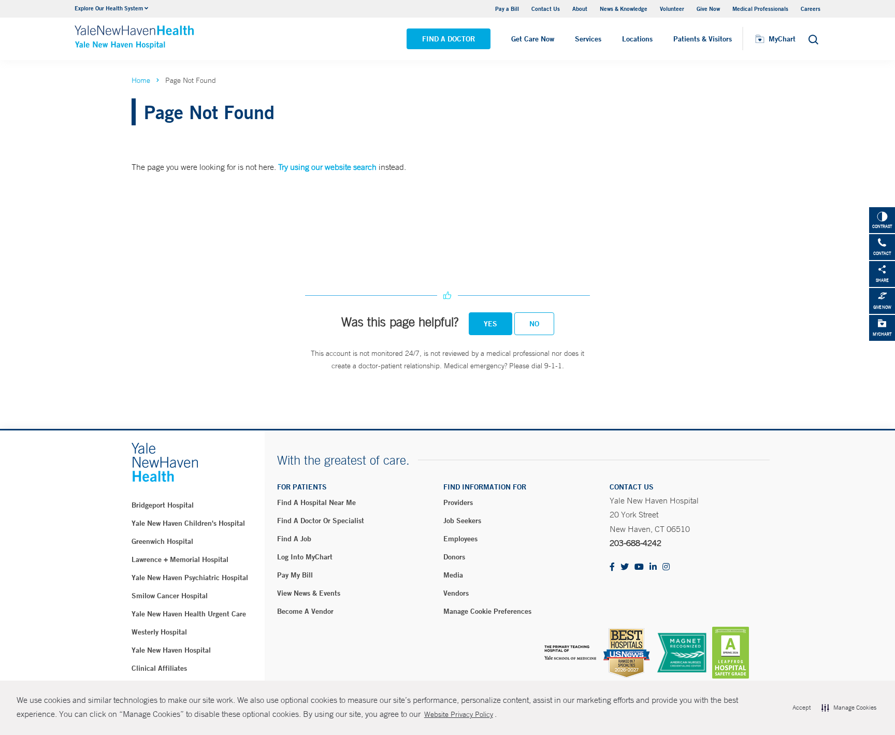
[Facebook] (612, 567)
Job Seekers (462, 520)
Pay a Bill (507, 8)
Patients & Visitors (702, 39)
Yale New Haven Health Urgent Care (189, 613)
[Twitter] (624, 567)
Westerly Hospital (159, 632)
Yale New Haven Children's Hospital (188, 523)
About (579, 8)
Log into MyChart (305, 556)
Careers (810, 8)
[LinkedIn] (653, 567)
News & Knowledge (623, 8)
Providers (458, 502)
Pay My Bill (295, 575)
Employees (460, 538)
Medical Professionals (760, 8)
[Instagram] (666, 567)
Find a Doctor (448, 39)
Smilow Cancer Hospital (170, 595)
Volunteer (672, 8)
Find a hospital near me (316, 502)
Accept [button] (801, 707)
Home (141, 80)
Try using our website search (327, 167)
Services (588, 39)
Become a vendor (305, 611)
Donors (454, 556)
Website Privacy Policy (458, 714)
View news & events (308, 593)
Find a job (294, 538)
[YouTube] (639, 567)
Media (453, 575)
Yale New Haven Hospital (171, 650)
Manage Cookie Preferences (487, 611)
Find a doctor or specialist (320, 520)
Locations (637, 39)
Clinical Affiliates (159, 668)
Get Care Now (532, 39)
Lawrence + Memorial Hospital (180, 559)
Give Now (708, 8)
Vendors (456, 593)
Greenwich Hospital (162, 541)
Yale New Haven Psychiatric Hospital (190, 577)
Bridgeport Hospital (163, 505)
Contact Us (545, 8)
